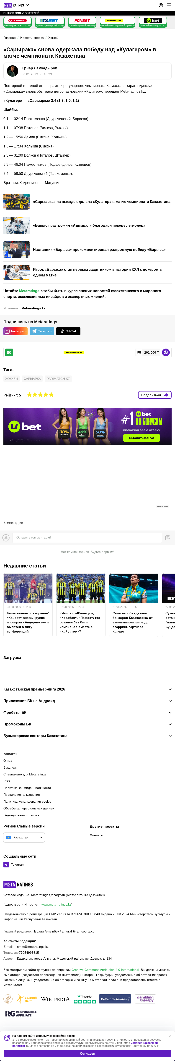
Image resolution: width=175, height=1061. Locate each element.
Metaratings (29, 291)
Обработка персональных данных (28, 808)
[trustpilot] (85, 999)
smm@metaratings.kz (33, 946)
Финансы (96, 835)
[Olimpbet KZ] (17, 20)
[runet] (8, 999)
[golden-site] (26, 999)
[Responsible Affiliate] (21, 1014)
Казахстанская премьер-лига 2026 (34, 689)
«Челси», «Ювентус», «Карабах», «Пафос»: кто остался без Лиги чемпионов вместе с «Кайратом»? (80, 622)
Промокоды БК (17, 724)
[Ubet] (153, 20)
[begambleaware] (115, 999)
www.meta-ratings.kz (56, 904)
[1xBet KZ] (49, 20)
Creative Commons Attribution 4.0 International (105, 970)
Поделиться (151, 395)
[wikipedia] (55, 999)
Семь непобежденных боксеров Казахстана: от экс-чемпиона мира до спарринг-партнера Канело (133, 622)
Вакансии (10, 767)
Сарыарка (32, 379)
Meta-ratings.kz (33, 308)
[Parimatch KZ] (114, 20)
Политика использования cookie (27, 801)
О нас (7, 760)
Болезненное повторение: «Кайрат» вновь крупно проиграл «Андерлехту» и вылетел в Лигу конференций (28, 622)
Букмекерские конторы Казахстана (35, 736)
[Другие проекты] (16, 5)
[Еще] (169, 5)
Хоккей (11, 379)
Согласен (87, 1053)
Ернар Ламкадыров (39, 68)
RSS (6, 781)
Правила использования (21, 794)
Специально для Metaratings (24, 774)
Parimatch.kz (58, 379)
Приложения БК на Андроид (29, 701)
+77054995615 (28, 952)
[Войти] (161, 5)
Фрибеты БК (14, 712)
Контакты (10, 754)
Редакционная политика (21, 815)
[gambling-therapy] (145, 999)
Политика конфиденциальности (27, 788)
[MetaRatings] (18, 884)
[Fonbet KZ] (82, 20)
